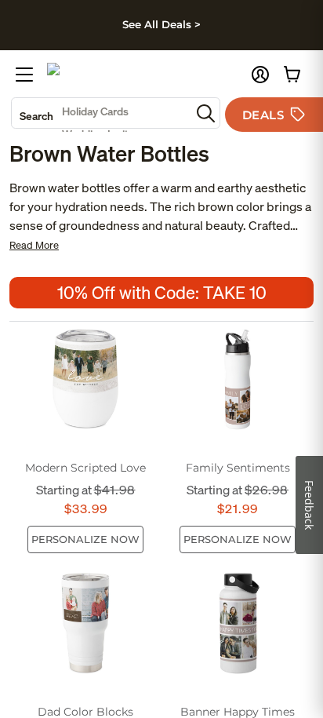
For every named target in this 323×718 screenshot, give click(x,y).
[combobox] (101, 113)
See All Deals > (161, 24)
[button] (260, 74)
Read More (34, 245)
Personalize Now (85, 539)
